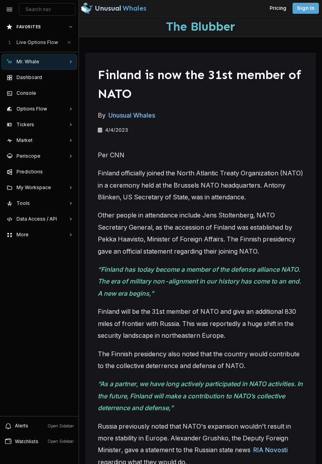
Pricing (278, 8)
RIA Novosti (270, 450)
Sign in (306, 8)
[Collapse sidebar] (9, 9)
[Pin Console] (69, 93)
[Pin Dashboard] (69, 77)
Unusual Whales (131, 115)
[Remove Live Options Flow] (69, 42)
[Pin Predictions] (69, 172)
